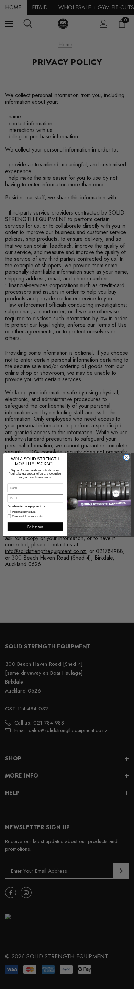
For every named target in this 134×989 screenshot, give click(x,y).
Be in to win (35, 527)
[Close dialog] (127, 457)
